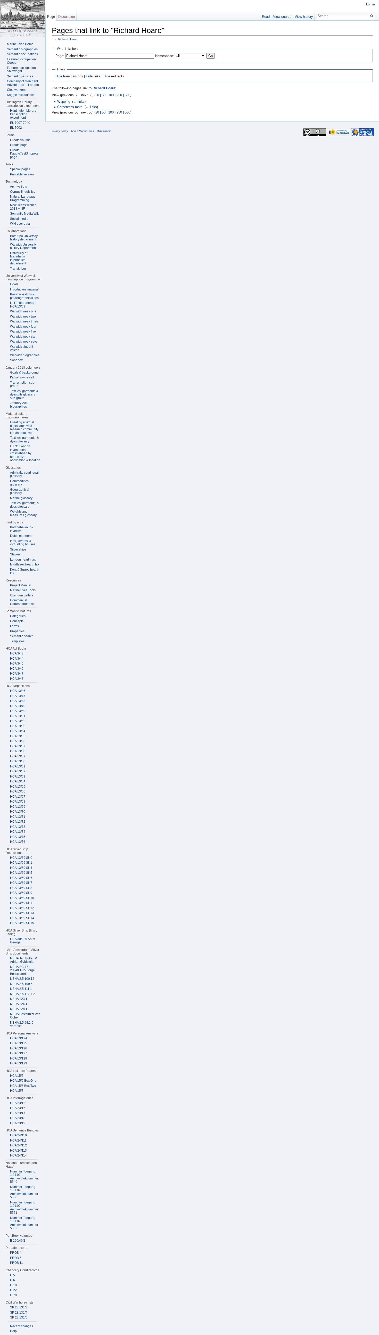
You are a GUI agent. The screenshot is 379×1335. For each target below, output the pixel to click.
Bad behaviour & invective (22, 529)
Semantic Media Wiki (24, 213)
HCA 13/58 (17, 751)
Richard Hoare (67, 39)
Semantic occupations (22, 54)
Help (13, 1331)
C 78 (13, 1295)
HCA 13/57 (17, 746)
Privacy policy (59, 131)
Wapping (63, 101)
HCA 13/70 (17, 811)
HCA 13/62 (17, 771)
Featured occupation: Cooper (22, 61)
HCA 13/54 (17, 731)
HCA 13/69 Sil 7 (21, 883)
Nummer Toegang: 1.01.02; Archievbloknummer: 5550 (24, 1192)
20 (97, 95)
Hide (58, 76)
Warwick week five (23, 331)
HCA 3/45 (16, 663)
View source (282, 17)
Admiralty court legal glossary (24, 474)
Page (51, 17)
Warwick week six (22, 336)
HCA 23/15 (17, 1103)
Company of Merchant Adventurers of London (23, 83)
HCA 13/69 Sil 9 (21, 893)
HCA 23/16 (17, 1108)
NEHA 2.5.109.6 (21, 984)
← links (79, 101)
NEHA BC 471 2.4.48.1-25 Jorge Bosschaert (22, 970)
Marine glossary (21, 498)
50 (103, 95)
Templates (17, 641)
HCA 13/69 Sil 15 (22, 923)
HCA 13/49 (17, 706)
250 (119, 95)
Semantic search (22, 636)
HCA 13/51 (17, 716)
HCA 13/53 (17, 726)
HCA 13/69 (17, 806)
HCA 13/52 (17, 721)
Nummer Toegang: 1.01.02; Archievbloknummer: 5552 (24, 1223)
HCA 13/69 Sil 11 (22, 903)
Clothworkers (16, 90)
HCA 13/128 (18, 1058)
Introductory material (24, 289)
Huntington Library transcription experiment (23, 114)
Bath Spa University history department (24, 237)
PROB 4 (15, 1253)
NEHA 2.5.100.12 (22, 979)
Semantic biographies (22, 49)
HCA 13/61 (17, 766)
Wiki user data (20, 223)
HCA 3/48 (16, 679)
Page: (59, 56)
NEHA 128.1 (18, 1009)
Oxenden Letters (21, 595)
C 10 (13, 1285)
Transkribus (18, 268)
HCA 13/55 (17, 736)
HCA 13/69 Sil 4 (21, 868)
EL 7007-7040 (20, 123)
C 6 (12, 1280)
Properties (17, 631)
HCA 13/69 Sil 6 (21, 878)
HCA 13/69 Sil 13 (22, 913)
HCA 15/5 (16, 1076)
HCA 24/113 (18, 1150)
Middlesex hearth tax (24, 564)
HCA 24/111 (18, 1140)
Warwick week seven (24, 341)
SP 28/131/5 (18, 1317)
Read (266, 17)
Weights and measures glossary (23, 513)
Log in (370, 4)
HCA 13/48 (17, 701)
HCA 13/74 (17, 832)
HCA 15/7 (16, 1091)
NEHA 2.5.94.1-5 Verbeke (22, 1024)
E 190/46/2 (17, 1240)
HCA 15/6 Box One (23, 1080)
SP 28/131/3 (18, 1307)
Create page (19, 145)
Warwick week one (23, 311)
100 (111, 95)
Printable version (22, 174)
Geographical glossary (19, 491)
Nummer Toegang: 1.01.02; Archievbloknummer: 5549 (24, 1177)
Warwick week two (23, 316)
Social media (19, 219)
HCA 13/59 (17, 756)
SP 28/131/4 (18, 1312)
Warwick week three (24, 321)
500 (127, 95)
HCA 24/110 (18, 1135)
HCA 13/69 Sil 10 (22, 898)
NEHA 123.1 (18, 999)
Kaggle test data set (21, 95)
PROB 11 (16, 1263)
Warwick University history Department (23, 246)
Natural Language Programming (23, 198)
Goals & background (24, 372)
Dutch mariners (20, 536)
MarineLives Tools (23, 590)
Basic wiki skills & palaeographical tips (24, 296)
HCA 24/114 (18, 1155)
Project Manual (20, 585)
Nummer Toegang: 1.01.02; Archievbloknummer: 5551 (24, 1208)
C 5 (12, 1275)
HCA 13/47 (17, 696)
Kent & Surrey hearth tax (24, 571)
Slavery (15, 554)
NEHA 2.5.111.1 (21, 989)
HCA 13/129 (18, 1063)
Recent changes (21, 1326)
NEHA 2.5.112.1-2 (22, 994)
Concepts (16, 621)
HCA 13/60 (17, 761)
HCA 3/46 (16, 668)
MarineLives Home (20, 44)
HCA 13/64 (17, 781)
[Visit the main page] (22, 18)
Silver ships (18, 549)
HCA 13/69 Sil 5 (21, 873)
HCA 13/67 (17, 796)
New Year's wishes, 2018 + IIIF (23, 207)
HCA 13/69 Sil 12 (22, 908)
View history (304, 17)
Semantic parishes (20, 76)
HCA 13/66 (17, 791)
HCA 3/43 (16, 653)
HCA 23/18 (17, 1118)
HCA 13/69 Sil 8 (21, 888)
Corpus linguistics (22, 191)
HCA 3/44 (16, 658)
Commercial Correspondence (22, 602)
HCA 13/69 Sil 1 (21, 862)
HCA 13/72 (17, 821)
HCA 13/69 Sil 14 (22, 918)
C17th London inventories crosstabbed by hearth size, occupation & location (25, 453)
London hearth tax (23, 559)
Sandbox (16, 360)
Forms (14, 626)
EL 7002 (16, 128)
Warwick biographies (24, 355)
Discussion (66, 17)
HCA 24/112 (18, 1145)
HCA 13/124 (18, 1038)
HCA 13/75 (17, 837)
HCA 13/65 (17, 786)
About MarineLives (82, 131)
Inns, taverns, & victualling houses (22, 542)
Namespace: (164, 56)
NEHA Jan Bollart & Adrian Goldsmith (23, 960)
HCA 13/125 (18, 1043)
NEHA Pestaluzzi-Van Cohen (25, 1016)
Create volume (20, 140)
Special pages (20, 169)
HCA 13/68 (17, 801)
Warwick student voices (21, 348)
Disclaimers (104, 131)
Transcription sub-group (22, 384)
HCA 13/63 (17, 776)
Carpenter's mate (70, 107)
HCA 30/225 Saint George (22, 940)
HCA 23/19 (17, 1123)
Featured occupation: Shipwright (22, 69)
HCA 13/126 (18, 1048)
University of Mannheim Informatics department (18, 258)
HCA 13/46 (17, 691)
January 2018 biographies (19, 404)
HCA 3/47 (16, 673)
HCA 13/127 (18, 1053)
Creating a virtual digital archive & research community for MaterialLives (24, 427)
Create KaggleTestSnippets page (24, 153)
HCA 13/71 (17, 817)
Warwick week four (23, 326)
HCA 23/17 (17, 1113)
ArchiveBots (18, 186)
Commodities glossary (19, 483)
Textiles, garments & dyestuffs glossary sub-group (24, 394)
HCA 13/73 (17, 827)
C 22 (13, 1290)
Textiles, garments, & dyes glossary (24, 439)
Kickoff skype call (22, 377)
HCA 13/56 (17, 741)
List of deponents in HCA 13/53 (23, 304)
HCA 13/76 (17, 842)
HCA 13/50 (17, 711)
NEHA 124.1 (18, 1004)
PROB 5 (15, 1258)
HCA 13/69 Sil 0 (21, 858)
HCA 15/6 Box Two (23, 1086)
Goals (14, 284)
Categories (18, 616)
